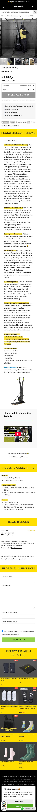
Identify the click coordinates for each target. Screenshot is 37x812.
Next (35, 38)
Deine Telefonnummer (9, 622)
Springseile (19, 784)
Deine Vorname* (7, 576)
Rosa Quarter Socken (7, 761)
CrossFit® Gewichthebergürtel (22, 776)
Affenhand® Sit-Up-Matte (26, 678)
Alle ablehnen (19, 801)
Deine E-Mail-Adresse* (9, 612)
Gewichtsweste (23, 781)
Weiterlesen (22, 713)
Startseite (4, 16)
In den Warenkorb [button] (24, 683)
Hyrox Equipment (29, 784)
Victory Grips (14, 781)
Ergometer (21, 16)
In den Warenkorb (18, 95)
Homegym (32, 781)
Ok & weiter (18, 806)
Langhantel (5, 781)
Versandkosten (15, 125)
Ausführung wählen (6, 685)
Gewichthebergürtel (9, 784)
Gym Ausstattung (13, 16)
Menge (5, 89)
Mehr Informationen (16, 548)
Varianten (6, 85)
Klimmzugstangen (26, 779)
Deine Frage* (6, 585)
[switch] (4, 809)
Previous (1, 38)
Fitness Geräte (15, 779)
